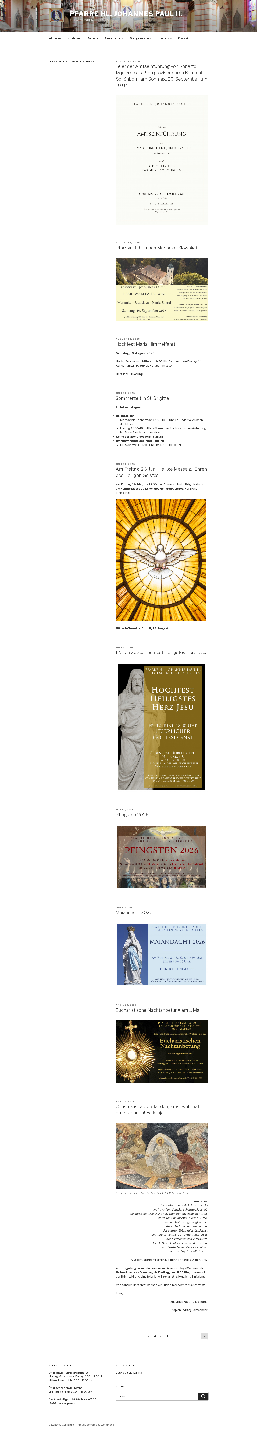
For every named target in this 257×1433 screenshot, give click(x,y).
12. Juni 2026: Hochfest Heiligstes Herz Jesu (161, 652)
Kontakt (183, 38)
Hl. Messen (74, 38)
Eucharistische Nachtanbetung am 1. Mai (158, 1010)
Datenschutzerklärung (129, 1372)
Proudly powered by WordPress (95, 1424)
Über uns (163, 38)
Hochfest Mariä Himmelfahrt (145, 344)
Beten (92, 38)
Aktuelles (55, 38)
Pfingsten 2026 (132, 814)
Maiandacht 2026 (134, 912)
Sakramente (112, 38)
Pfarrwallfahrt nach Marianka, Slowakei (156, 247)
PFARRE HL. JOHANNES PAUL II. (126, 14)
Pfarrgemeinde (139, 38)
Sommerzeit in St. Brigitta (142, 398)
